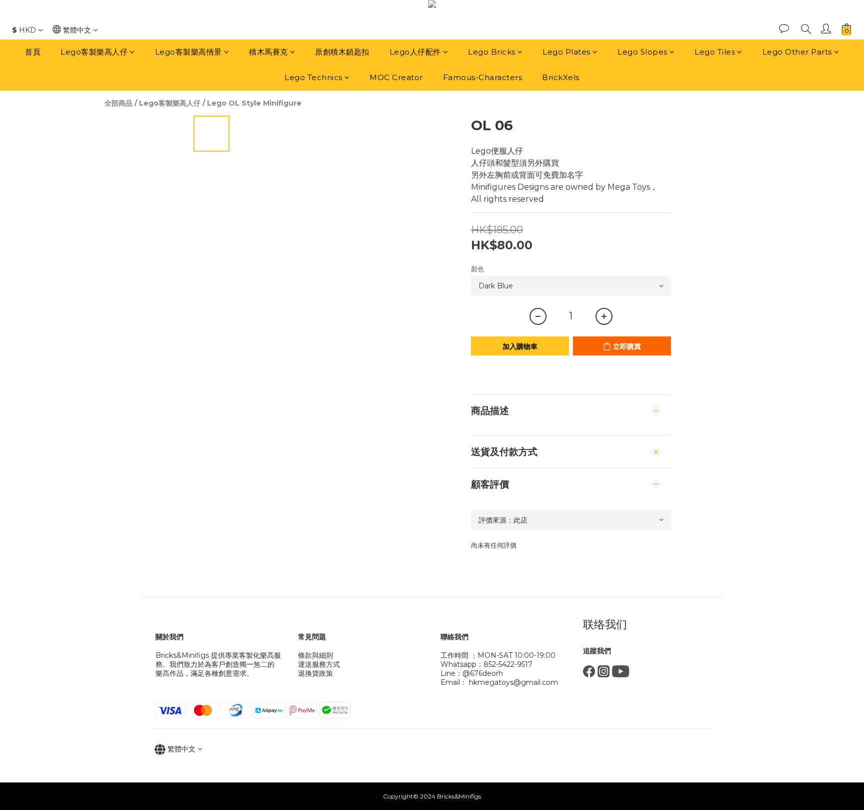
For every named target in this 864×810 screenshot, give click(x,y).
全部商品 (118, 103)
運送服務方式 (319, 664)
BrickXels (561, 77)
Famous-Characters (482, 77)
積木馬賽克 (268, 52)
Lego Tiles (714, 52)
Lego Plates (566, 52)
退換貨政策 (315, 673)
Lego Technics (313, 77)
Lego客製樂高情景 (188, 52)
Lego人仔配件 (415, 52)
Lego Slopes (643, 52)
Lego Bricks (492, 52)
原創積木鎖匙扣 (342, 52)
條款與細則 (315, 655)
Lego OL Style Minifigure (254, 103)
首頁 (32, 52)
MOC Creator (396, 77)
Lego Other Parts (797, 52)
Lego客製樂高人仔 (94, 52)
